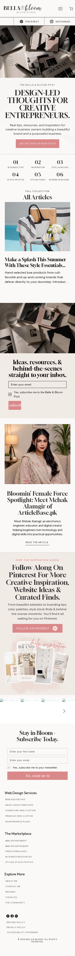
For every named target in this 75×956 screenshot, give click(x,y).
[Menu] (60, 9)
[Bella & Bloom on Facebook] (12, 916)
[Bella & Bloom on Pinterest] (7, 916)
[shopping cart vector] (71, 8)
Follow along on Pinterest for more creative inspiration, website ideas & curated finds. (37, 582)
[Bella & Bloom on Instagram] (16, 916)
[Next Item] (64, 711)
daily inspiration (48, 644)
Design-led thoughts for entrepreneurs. (37, 104)
